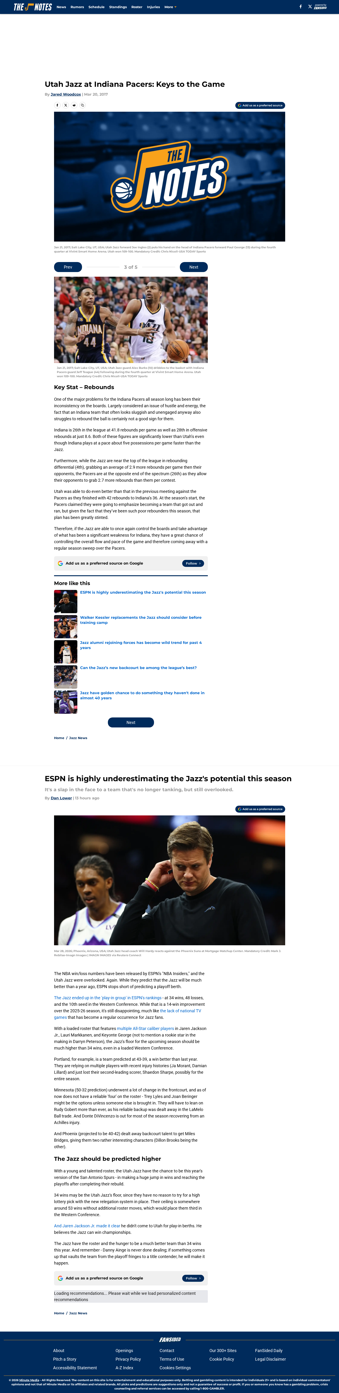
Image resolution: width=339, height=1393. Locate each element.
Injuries (153, 7)
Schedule (97, 7)
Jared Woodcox (66, 94)
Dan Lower (61, 798)
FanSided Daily (269, 1350)
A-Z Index (124, 1367)
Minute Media (29, 1380)
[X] (310, 6)
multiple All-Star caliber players (145, 1028)
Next (193, 267)
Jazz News (78, 738)
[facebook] (301, 6)
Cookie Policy (221, 1359)
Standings (118, 7)
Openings (124, 1350)
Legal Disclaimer (270, 1359)
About (58, 1350)
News (61, 7)
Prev (68, 267)
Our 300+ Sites (222, 1350)
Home (59, 738)
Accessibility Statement (75, 1367)
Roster (136, 7)
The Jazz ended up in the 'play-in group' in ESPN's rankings (108, 997)
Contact (167, 1350)
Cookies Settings (175, 1367)
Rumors (77, 7)
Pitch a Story (64, 1359)
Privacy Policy (128, 1359)
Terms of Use (172, 1359)
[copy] (82, 105)
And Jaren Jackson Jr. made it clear (87, 1225)
